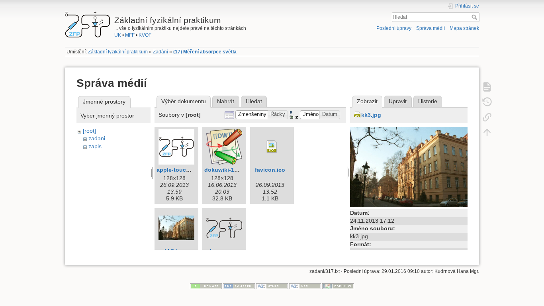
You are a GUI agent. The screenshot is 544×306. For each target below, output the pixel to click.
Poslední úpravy (393, 28)
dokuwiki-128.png (228, 170)
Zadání (160, 52)
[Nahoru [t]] (487, 131)
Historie (427, 101)
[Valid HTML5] (272, 286)
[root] (89, 131)
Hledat (475, 17)
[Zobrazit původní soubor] (409, 166)
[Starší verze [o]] (487, 101)
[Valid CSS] (305, 286)
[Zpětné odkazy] (487, 116)
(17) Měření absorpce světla (205, 52)
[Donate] (206, 286)
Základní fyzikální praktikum (118, 52)
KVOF (145, 35)
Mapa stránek (464, 28)
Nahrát (225, 101)
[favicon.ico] (272, 147)
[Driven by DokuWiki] (338, 286)
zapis (95, 146)
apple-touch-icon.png (186, 170)
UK (117, 35)
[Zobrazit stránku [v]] (487, 86)
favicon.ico (270, 170)
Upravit (398, 101)
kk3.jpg (371, 115)
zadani (96, 138)
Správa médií (430, 28)
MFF (130, 35)
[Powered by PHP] (239, 286)
